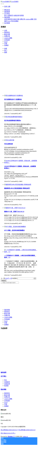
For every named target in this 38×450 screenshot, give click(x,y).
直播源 (6, 45)
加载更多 (3, 280)
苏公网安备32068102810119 (9, 430)
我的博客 (7, 310)
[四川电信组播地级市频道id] (13, 116)
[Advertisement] (19, 74)
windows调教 (8, 38)
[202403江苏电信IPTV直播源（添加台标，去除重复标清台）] (20, 162)
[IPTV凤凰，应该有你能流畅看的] (15, 226)
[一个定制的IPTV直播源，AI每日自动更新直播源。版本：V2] (20, 251)
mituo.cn (25, 436)
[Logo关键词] (19, 2)
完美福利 (7, 40)
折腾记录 (7, 36)
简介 (5, 380)
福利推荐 (3, 372)
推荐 (5, 48)
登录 (5, 6)
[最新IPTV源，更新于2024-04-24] (14, 208)
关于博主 (3, 376)
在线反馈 (7, 384)
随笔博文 (7, 32)
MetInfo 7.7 (11, 436)
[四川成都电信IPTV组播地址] (13, 95)
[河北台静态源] (9, 140)
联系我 (6, 385)
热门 (5, 50)
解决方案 (7, 34)
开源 (5, 43)
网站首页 (7, 10)
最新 (5, 52)
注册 (8, 6)
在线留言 (7, 382)
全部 (5, 19)
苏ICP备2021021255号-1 (8, 433)
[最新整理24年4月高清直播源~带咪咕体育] (17, 184)
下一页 (10, 278)
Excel (5, 41)
